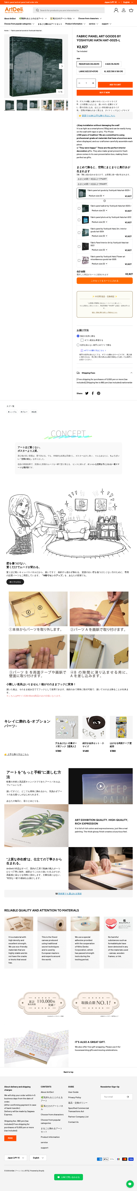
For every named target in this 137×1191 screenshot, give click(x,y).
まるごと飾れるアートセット (50, 24)
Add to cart (115, 84)
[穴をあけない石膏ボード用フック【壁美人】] (66, 727)
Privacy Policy (74, 1097)
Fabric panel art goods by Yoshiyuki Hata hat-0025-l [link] (109, 190)
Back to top (68, 1072)
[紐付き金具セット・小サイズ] (94, 727)
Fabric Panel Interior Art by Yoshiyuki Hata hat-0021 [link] (110, 244)
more (10, 1138)
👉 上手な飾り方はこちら (16, 754)
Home (6, 30)
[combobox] (69, 10)
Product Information (50, 1137)
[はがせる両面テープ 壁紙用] (121, 727)
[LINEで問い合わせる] (130, 1184)
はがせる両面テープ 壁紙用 (121, 745)
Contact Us (73, 1122)
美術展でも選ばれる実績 (70, 893)
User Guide (73, 1092)
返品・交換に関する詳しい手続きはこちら (104, 312)
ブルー (24, 412)
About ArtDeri (10, 18)
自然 (34, 412)
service (44, 1142)
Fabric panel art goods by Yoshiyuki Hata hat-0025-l (27, 30)
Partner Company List (78, 1116)
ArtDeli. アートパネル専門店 (20, 1171)
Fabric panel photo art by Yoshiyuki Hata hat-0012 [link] (111, 217)
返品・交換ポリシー (77, 1102)
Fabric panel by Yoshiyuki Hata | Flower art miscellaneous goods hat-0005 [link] (108, 257)
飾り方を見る (15, 582)
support (44, 1147)
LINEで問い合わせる (70, 1177)
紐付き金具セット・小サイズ (93, 745)
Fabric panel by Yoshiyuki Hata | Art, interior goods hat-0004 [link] (109, 230)
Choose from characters (52, 1114)
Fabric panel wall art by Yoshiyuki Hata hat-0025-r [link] (111, 206)
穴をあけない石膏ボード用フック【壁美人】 (66, 745)
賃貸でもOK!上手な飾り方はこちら (98, 115)
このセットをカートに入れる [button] (105, 280)
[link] (82, 193)
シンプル (12, 412)
